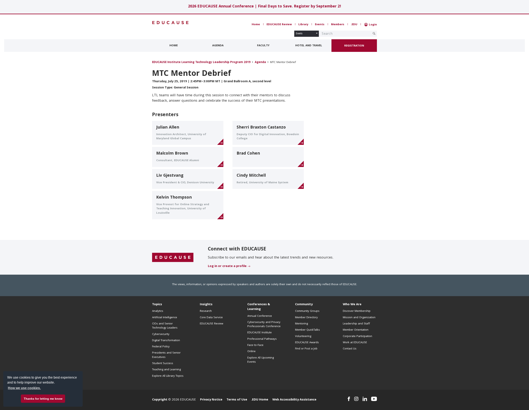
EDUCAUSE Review (279, 24)
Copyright (159, 400)
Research (206, 311)
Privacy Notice (211, 400)
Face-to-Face (255, 345)
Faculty (263, 45)
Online (251, 351)
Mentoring (301, 324)
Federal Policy (161, 346)
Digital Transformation (166, 340)
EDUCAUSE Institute (259, 332)
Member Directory (306, 317)
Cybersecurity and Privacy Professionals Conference (264, 324)
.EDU (354, 24)
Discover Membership (357, 311)
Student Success (162, 363)
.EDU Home (259, 400)
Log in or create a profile (227, 266)
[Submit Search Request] (374, 33)
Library (303, 24)
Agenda (218, 45)
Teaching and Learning (166, 369)
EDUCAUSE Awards (307, 342)
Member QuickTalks (307, 330)
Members (337, 24)
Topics (157, 304)
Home (256, 24)
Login (372, 25)
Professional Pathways (262, 339)
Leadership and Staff (356, 324)
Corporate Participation (357, 336)
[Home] (170, 22)
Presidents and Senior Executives (166, 355)
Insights (206, 304)
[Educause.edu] (172, 257)
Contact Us (349, 349)
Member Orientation (355, 330)
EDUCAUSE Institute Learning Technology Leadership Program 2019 (201, 62)
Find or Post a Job (306, 349)
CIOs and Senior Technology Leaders (165, 326)
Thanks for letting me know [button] (43, 398)
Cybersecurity (160, 334)
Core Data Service (211, 317)
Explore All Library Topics (167, 376)
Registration (354, 46)
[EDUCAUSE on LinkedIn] (365, 399)
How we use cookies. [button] (24, 388)
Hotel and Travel (308, 45)
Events (319, 24)
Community (304, 304)
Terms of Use (236, 400)
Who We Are (352, 304)
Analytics (157, 311)
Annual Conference (259, 316)
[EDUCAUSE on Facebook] (349, 399)
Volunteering (303, 336)
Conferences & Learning (258, 307)
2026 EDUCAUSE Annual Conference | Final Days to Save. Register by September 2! (264, 7)
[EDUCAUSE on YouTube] (374, 399)
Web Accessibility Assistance (294, 400)
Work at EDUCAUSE (355, 342)
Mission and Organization (359, 317)
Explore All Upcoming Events (260, 360)
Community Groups (307, 311)
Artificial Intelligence (164, 317)
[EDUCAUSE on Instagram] (356, 399)
